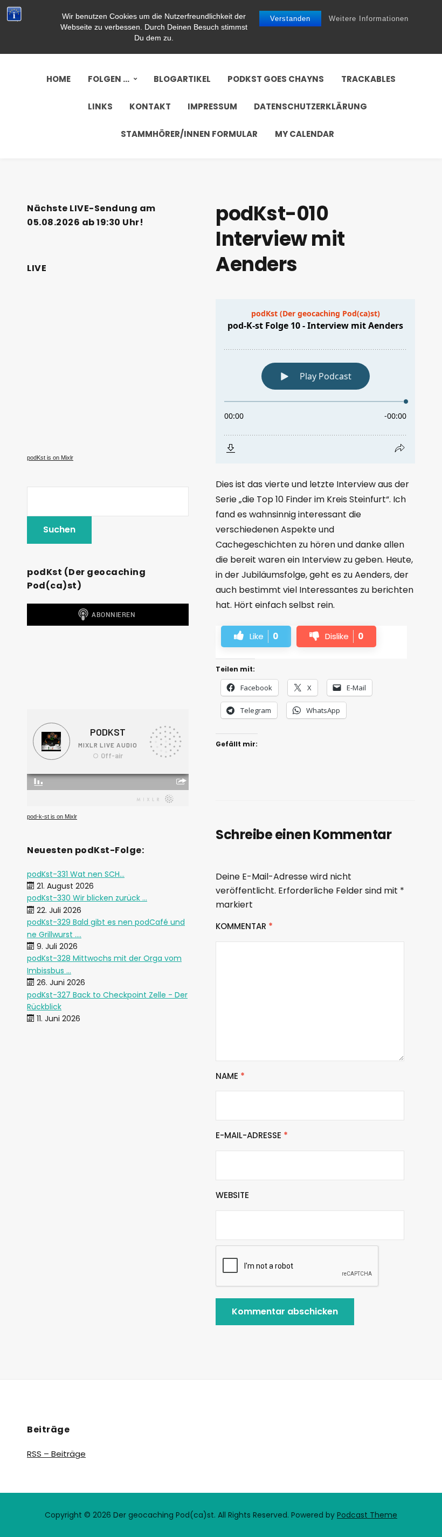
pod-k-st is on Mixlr (52, 816)
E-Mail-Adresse (252, 1135)
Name (230, 1076)
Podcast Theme (367, 1515)
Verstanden (290, 19)
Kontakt (150, 106)
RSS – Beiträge (56, 1453)
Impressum (212, 106)
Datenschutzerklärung (310, 106)
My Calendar (304, 134)
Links (100, 106)
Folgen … (108, 79)
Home (58, 79)
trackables (368, 79)
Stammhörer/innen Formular (189, 134)
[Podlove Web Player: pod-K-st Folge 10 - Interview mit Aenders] (315, 381)
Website (232, 1195)
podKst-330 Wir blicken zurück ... (87, 897)
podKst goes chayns (275, 79)
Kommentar (244, 926)
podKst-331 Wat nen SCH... (76, 874)
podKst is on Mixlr (50, 457)
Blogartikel (182, 79)
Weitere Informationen (369, 19)
